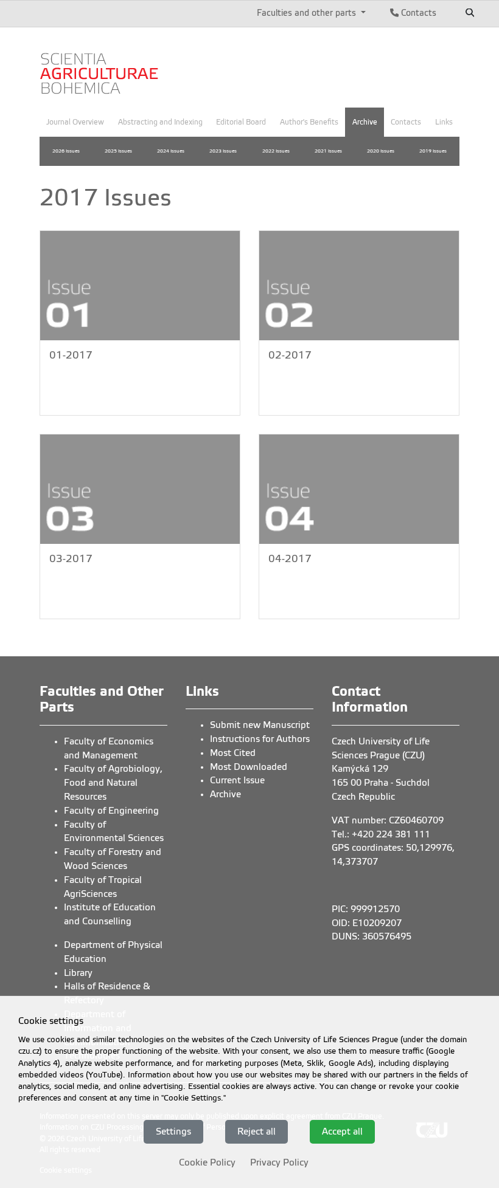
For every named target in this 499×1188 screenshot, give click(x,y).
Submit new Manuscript (260, 725)
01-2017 (70, 355)
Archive (225, 794)
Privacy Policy (279, 1162)
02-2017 (290, 355)
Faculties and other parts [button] (307, 13)
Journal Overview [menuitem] (75, 122)
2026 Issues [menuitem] (66, 151)
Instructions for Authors (260, 739)
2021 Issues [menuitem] (328, 151)
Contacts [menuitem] (406, 122)
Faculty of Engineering (111, 810)
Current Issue (237, 780)
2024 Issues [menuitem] (170, 151)
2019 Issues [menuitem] (433, 151)
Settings (173, 1131)
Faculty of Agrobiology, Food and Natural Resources (113, 783)
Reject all (256, 1131)
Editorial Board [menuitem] (241, 122)
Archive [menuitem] (364, 122)
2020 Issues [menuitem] (380, 151)
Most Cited (233, 753)
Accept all (342, 1131)
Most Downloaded (248, 767)
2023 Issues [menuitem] (223, 151)
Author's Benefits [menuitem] (309, 122)
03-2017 (70, 559)
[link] (100, 65)
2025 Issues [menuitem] (118, 151)
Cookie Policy (207, 1162)
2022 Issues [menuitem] (276, 151)
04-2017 (290, 559)
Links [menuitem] (444, 122)
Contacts (417, 13)
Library (78, 973)
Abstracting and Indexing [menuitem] (160, 122)
